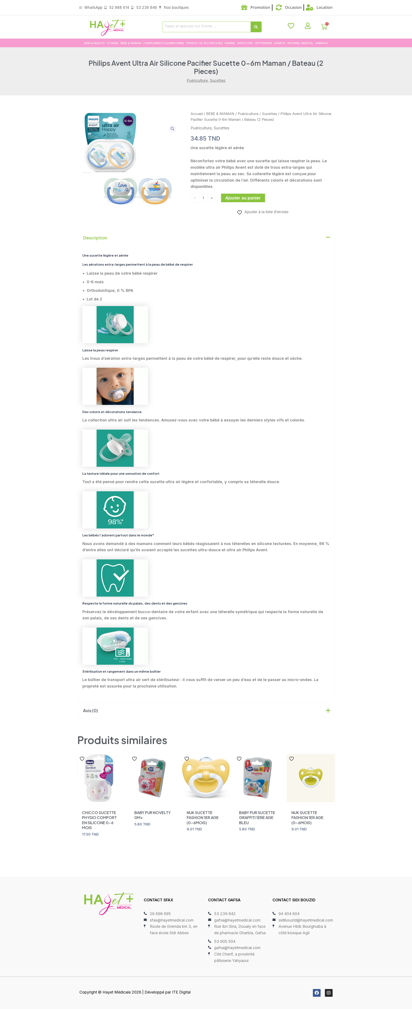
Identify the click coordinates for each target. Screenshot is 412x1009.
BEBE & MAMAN (131, 43)
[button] (172, 129)
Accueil (197, 114)
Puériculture (197, 80)
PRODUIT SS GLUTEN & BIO (204, 43)
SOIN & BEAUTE (94, 43)
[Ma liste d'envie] (291, 26)
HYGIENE (112, 43)
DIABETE (279, 43)
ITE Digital (181, 992)
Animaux (321, 43)
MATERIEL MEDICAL (300, 43)
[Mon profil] (307, 26)
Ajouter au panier (243, 198)
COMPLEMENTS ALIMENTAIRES (163, 43)
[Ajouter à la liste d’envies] (82, 758)
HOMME (230, 43)
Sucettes (217, 80)
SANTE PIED (245, 43)
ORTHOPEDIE (263, 43)
